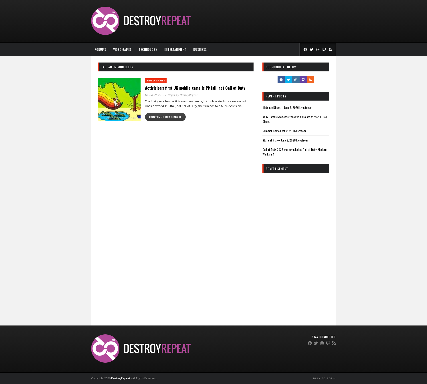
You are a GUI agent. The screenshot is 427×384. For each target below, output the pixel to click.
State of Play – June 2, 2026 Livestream (285, 140)
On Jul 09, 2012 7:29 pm (160, 95)
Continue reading (164, 117)
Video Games (122, 49)
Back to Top (323, 378)
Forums (100, 49)
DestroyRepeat (188, 95)
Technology (148, 49)
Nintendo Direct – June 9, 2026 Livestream (287, 107)
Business (200, 49)
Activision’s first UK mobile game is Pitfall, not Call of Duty (195, 88)
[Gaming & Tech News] (141, 34)
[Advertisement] (295, 244)
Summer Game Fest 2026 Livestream (284, 130)
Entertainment (175, 49)
